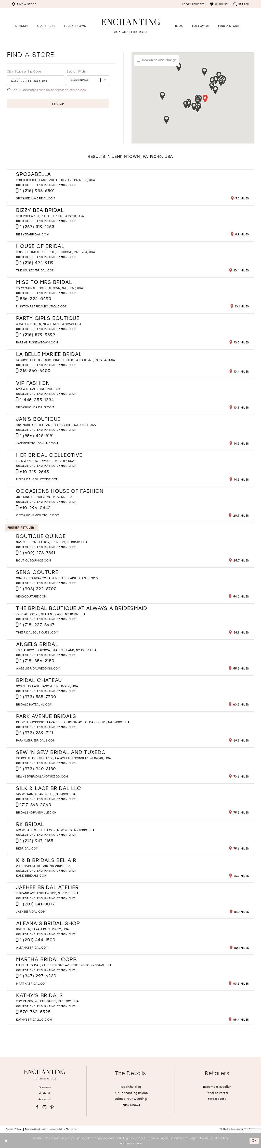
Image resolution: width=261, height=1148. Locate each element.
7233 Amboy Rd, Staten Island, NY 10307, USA (51, 614)
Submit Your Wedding (130, 1099)
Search (58, 103)
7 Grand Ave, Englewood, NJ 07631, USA (47, 893)
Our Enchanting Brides (130, 1093)
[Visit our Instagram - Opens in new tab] (44, 1107)
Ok (254, 1140)
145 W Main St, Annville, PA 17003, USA (46, 794)
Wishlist (45, 1093)
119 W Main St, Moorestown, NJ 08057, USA (49, 288)
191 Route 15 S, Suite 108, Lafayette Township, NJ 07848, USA (63, 758)
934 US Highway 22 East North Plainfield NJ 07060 (57, 578)
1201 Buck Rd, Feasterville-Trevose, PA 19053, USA (55, 180)
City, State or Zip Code (24, 71)
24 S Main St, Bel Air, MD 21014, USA (43, 866)
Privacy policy (13, 1129)
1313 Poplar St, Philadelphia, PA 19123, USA (50, 216)
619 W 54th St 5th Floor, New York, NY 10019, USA (55, 830)
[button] (218, 4)
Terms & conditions (35, 1129)
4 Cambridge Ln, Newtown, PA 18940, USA (48, 324)
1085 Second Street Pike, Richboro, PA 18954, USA (55, 252)
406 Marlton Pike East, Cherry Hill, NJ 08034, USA (56, 425)
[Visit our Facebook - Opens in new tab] (37, 1107)
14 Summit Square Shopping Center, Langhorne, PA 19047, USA (65, 360)
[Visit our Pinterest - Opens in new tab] (52, 1107)
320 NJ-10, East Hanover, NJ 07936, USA (47, 686)
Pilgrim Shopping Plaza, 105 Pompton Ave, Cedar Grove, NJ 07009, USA (72, 722)
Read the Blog (130, 1087)
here (138, 1143)
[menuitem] (24, 4)
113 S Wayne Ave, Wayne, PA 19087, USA (45, 461)
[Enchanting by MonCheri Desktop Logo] (130, 26)
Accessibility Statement (64, 1129)
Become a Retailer (217, 1087)
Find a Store (217, 1099)
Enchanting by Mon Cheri (56, 184)
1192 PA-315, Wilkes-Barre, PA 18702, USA (47, 1001)
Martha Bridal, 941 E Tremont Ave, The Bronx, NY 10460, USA (63, 965)
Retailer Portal (217, 1093)
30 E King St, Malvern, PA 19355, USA (44, 497)
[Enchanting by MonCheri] (44, 1074)
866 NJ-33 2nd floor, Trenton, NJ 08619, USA (51, 542)
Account (44, 1099)
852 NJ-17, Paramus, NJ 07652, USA (42, 929)
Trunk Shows (130, 1105)
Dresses (45, 1087)
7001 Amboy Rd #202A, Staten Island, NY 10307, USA (56, 650)
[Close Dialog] (5, 1140)
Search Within (77, 71)
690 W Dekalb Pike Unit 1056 (38, 389)
